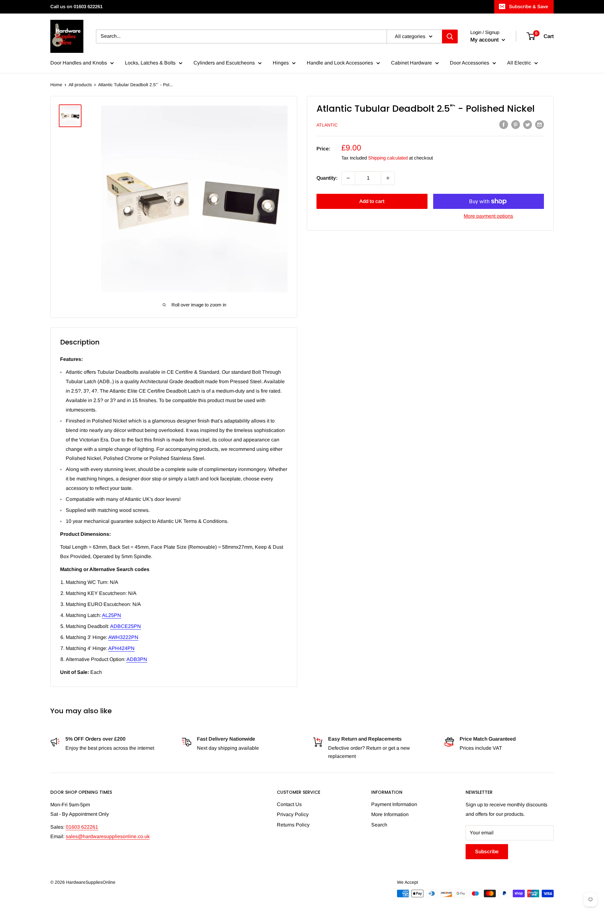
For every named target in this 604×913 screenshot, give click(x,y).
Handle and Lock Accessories (340, 62)
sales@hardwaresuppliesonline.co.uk (108, 836)
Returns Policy (293, 824)
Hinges (281, 62)
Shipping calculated (388, 157)
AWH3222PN (123, 637)
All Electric (519, 62)
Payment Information (394, 804)
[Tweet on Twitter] (527, 124)
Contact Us (289, 804)
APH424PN (121, 648)
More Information (390, 814)
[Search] (450, 36)
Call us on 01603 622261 (76, 6)
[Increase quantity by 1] (387, 178)
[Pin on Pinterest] (515, 124)
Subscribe (487, 851)
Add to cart (371, 201)
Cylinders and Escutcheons (224, 62)
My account (485, 40)
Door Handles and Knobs (78, 62)
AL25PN (111, 615)
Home (56, 84)
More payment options (488, 216)
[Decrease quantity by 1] (348, 178)
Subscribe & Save (528, 6)
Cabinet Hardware (411, 62)
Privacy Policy (293, 814)
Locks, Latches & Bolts (150, 62)
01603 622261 (82, 827)
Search (379, 824)
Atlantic (327, 124)
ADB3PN (136, 659)
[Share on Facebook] (503, 124)
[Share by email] (539, 124)
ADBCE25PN (125, 626)
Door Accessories (469, 62)
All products (80, 84)
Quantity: (327, 178)
